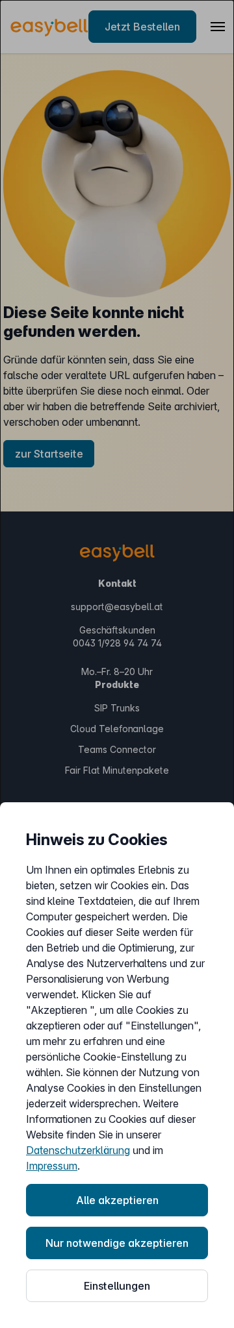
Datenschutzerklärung (78, 1150)
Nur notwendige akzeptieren (117, 1242)
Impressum (51, 1165)
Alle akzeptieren (117, 1200)
